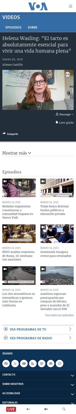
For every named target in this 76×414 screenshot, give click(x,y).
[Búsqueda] (64, 409)
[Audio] (28, 409)
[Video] (46, 409)
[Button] (10, 134)
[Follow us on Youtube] (23, 363)
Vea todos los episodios (59, 315)
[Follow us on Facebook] (6, 363)
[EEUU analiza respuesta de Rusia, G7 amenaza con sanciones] (19, 233)
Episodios (13, 28)
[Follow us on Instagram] (59, 363)
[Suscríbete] (50, 363)
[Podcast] (41, 363)
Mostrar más (15, 153)
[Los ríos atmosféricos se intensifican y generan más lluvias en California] (19, 275)
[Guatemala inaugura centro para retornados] (57, 233)
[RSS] (32, 363)
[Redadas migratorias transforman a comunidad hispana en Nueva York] (19, 188)
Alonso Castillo (12, 64)
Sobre (32, 28)
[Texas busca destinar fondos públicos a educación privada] (57, 188)
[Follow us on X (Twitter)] (15, 363)
